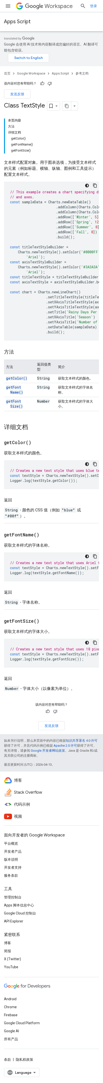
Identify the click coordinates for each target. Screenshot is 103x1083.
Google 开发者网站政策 (48, 750)
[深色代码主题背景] (87, 186)
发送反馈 (17, 94)
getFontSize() (14, 404)
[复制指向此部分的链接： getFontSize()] (45, 621)
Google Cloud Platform (22, 1023)
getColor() (16, 378)
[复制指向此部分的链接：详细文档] (33, 428)
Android (10, 999)
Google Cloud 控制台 (20, 913)
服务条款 (11, 875)
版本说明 (11, 859)
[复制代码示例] (95, 186)
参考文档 (82, 73)
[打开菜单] (8, 6)
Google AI (11, 1031)
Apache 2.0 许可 (65, 745)
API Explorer (13, 921)
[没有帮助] (50, 83)
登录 (93, 6)
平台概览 (11, 843)
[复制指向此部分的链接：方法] (19, 352)
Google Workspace (31, 73)
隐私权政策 (24, 1059)
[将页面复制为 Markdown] (66, 106)
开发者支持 (13, 867)
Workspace (58, 6)
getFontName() (14, 390)
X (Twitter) (12, 959)
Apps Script (17, 22)
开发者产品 (13, 851)
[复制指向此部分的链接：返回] (17, 500)
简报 (7, 951)
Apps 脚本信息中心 (19, 905)
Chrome (10, 1007)
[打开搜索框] (83, 6)
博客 (7, 943)
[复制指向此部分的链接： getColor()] (37, 443)
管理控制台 (13, 897)
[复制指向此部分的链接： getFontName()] (45, 535)
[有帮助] (42, 83)
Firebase (11, 1015)
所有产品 (11, 1039)
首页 (7, 73)
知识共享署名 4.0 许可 (82, 740)
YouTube (11, 967)
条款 (7, 1059)
